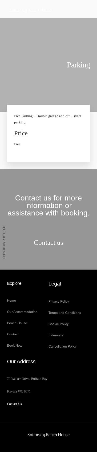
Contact (13, 334)
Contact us (48, 242)
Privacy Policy (58, 301)
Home (11, 300)
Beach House (17, 323)
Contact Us (14, 404)
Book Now (14, 345)
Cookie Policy (58, 324)
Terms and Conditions (64, 313)
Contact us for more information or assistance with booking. (49, 205)
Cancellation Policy (62, 346)
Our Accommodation (22, 312)
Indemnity (55, 335)
